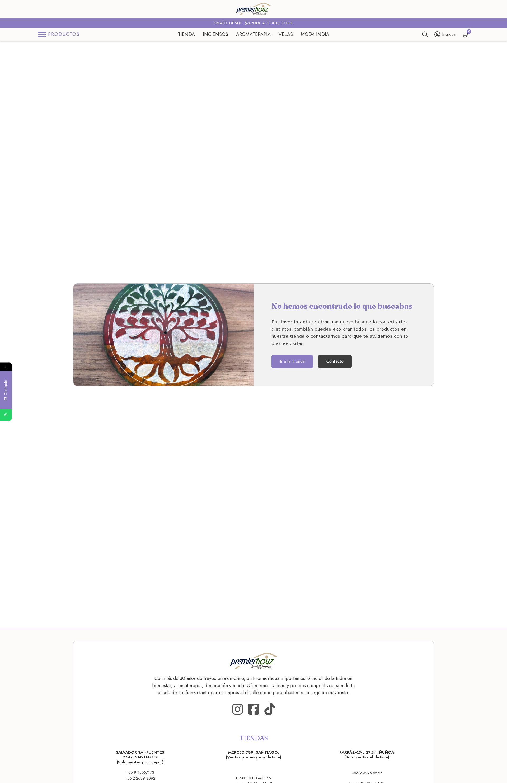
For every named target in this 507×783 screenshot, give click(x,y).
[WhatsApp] (6, 415)
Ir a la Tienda (292, 361)
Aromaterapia (253, 34)
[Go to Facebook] (253, 709)
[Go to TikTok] (269, 709)
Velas (286, 34)
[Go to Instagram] (237, 709)
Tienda (186, 34)
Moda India (315, 34)
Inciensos (215, 34)
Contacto (335, 361)
